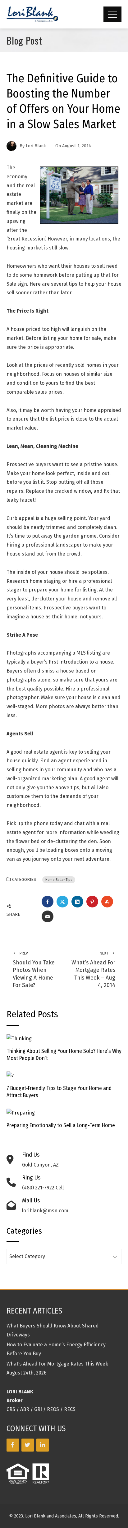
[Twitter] (27, 1445)
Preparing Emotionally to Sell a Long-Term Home (61, 1125)
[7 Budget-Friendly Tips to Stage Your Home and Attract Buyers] (10, 1076)
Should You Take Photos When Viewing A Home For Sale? (34, 970)
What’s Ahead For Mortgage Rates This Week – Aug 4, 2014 (93, 970)
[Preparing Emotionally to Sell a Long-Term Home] (21, 1113)
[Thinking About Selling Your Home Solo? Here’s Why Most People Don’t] (19, 1038)
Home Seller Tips (58, 880)
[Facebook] (13, 1445)
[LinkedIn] (42, 1445)
